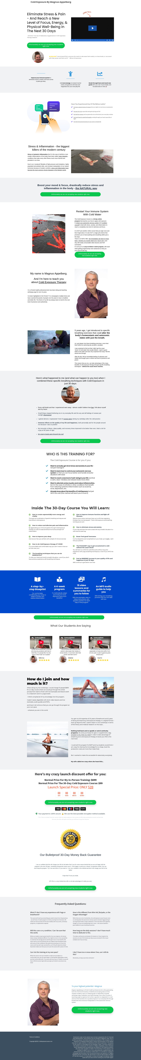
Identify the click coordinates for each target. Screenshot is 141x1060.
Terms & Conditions (34, 1037)
